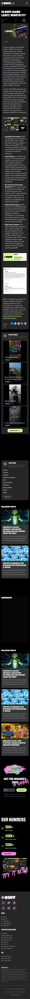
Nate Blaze (24, 20)
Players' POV (7, 960)
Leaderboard (7, 923)
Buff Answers (7, 958)
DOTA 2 (5, 933)
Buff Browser (7, 956)
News (4, 917)
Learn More (8, 853)
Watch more (14, 430)
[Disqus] (15, 622)
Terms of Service (10, 992)
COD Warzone (7, 935)
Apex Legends (7, 948)
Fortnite (5, 944)
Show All (7, 497)
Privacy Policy (22, 796)
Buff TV (5, 919)
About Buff (6, 925)
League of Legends (9, 946)
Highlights (6, 921)
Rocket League (7, 937)
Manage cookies (15, 994)
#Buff (6, 41)
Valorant (5, 942)
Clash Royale (7, 940)
